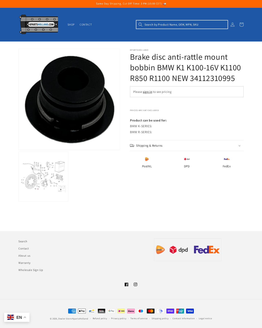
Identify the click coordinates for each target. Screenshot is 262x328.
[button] (182, 24)
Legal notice (205, 318)
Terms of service (139, 318)
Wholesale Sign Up (30, 270)
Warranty (24, 263)
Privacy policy (118, 318)
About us (24, 255)
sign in (147, 92)
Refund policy (100, 318)
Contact (23, 248)
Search (22, 241)
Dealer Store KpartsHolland (73, 318)
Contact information (184, 318)
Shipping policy (160, 318)
